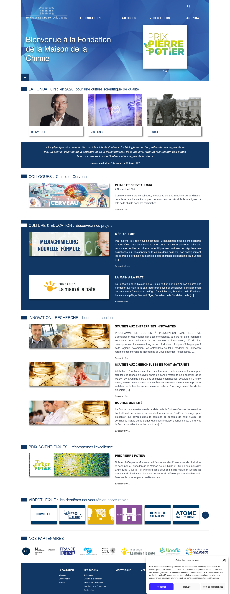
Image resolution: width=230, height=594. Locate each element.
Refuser (187, 586)
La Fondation (89, 18)
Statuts (62, 582)
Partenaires (89, 590)
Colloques (88, 574)
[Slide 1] (163, 71)
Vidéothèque (161, 18)
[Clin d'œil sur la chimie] (157, 514)
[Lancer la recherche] (188, 6)
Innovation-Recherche (93, 582)
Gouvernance (64, 578)
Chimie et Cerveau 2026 (133, 185)
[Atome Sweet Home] (186, 514)
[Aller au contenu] (25, 77)
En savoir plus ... (122, 209)
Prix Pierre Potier (130, 455)
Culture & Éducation (93, 578)
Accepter (161, 586)
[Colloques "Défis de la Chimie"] (72, 514)
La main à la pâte (129, 277)
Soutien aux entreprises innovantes (145, 326)
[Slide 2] (166, 71)
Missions (62, 574)
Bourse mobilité (128, 403)
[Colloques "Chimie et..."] (44, 514)
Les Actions (125, 18)
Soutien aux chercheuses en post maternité (152, 364)
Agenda (192, 18)
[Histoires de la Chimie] (129, 514)
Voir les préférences (213, 586)
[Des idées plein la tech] (101, 514)
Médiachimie (125, 234)
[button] (223, 560)
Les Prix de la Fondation (95, 586)
